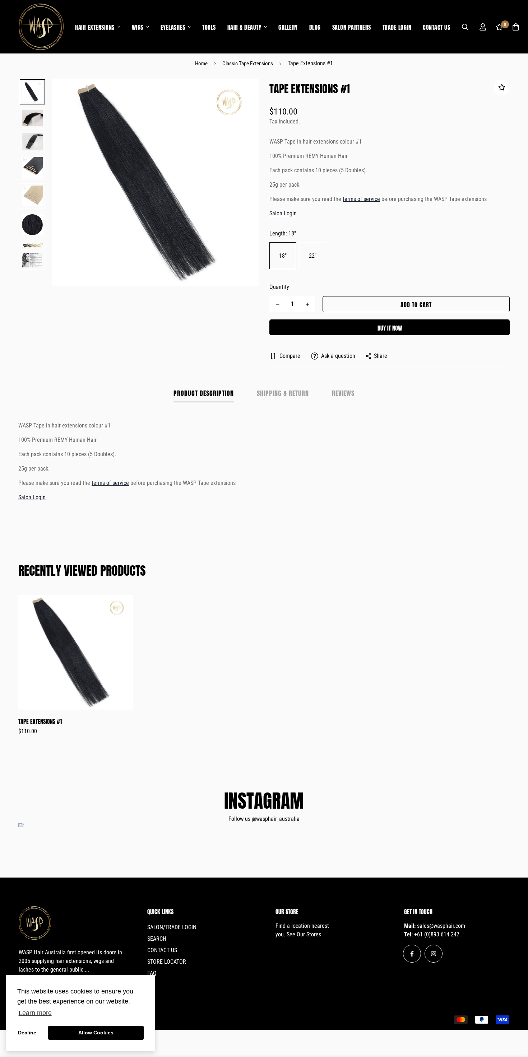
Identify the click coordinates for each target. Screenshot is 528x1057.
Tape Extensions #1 (40, 721)
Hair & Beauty (244, 27)
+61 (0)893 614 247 (436, 934)
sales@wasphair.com (441, 925)
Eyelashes (173, 27)
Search (156, 938)
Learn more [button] (35, 1012)
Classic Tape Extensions (247, 63)
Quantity (279, 287)
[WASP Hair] (41, 26)
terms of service (361, 199)
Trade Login (397, 27)
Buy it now (390, 327)
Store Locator (166, 961)
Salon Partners (351, 27)
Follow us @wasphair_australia (264, 818)
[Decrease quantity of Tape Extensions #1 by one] (277, 304)
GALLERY (288, 27)
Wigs (137, 27)
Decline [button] (27, 1032)
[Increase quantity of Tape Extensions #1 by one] (307, 304)
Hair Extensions (95, 27)
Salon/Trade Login (171, 927)
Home (201, 63)
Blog (315, 27)
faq (152, 973)
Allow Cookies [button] (96, 1032)
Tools (209, 27)
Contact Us (436, 27)
